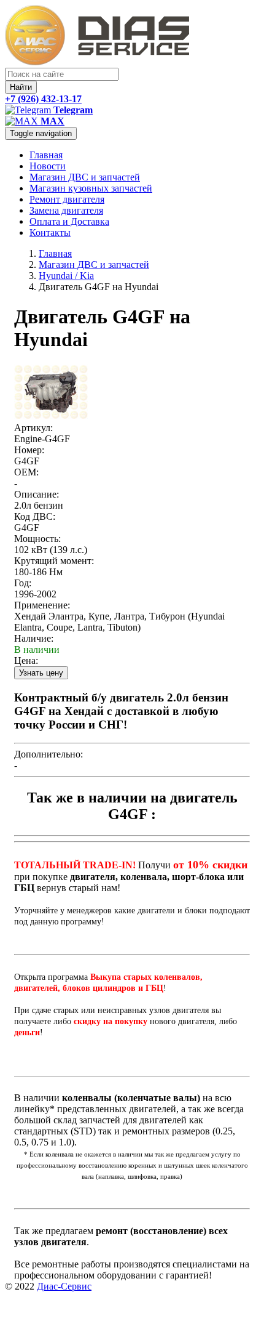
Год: (22, 583)
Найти (21, 87)
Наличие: (33, 638)
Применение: (42, 605)
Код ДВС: (34, 516)
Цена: (26, 660)
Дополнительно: (48, 754)
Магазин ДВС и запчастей (84, 177)
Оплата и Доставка (69, 221)
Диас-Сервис (64, 1286)
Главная (46, 155)
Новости (47, 166)
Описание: (36, 494)
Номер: (29, 450)
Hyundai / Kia (66, 275)
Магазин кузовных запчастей (90, 188)
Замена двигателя (66, 210)
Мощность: (37, 538)
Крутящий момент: (54, 560)
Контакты (50, 232)
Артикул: (33, 427)
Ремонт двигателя (66, 199)
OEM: (26, 472)
